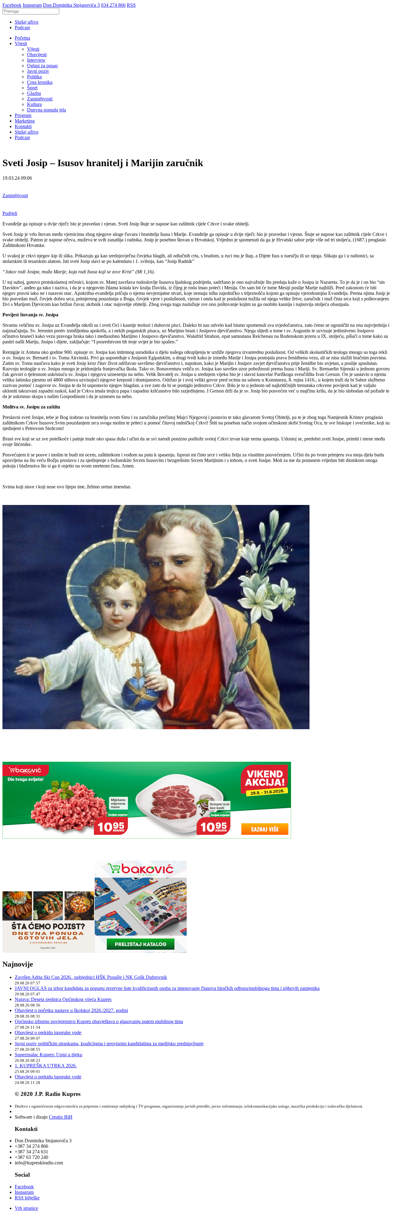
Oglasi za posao (42, 65)
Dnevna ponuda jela (46, 109)
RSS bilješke (27, 1197)
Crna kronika (40, 82)
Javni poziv (38, 71)
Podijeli (9, 213)
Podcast (22, 27)
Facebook (11, 5)
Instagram (32, 5)
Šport (32, 87)
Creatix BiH (60, 1117)
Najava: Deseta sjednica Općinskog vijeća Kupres (63, 999)
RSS (131, 5)
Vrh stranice (26, 1208)
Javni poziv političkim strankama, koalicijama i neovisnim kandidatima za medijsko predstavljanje (109, 1043)
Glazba (34, 93)
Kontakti (23, 126)
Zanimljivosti (40, 98)
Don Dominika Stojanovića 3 (71, 5)
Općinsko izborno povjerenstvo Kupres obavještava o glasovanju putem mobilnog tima (99, 1021)
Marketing (25, 120)
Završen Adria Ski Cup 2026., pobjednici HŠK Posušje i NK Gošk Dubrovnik (91, 977)
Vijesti (21, 43)
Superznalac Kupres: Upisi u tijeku (48, 1054)
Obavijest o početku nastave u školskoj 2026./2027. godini (71, 1010)
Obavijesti (37, 54)
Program (23, 115)
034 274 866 (113, 5)
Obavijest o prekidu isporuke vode (48, 1032)
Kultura (34, 104)
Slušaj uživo (26, 22)
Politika (34, 76)
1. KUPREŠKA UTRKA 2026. (46, 1065)
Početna (22, 38)
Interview (36, 60)
